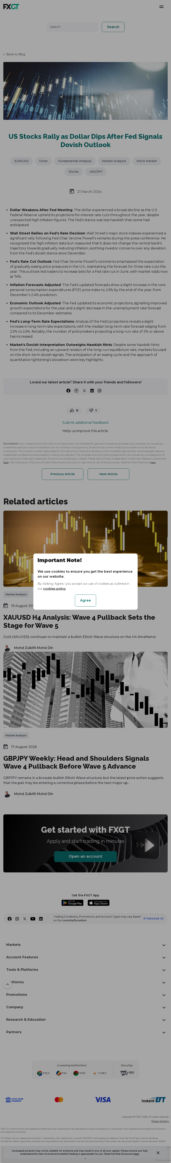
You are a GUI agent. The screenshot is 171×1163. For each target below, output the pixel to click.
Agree (85, 600)
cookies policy (54, 589)
